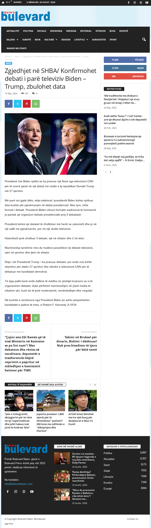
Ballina (8, 56)
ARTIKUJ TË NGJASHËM (20, 384)
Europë (26, 39)
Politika (28, 30)
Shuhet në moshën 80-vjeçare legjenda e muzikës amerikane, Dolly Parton (84, 458)
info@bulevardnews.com (18, 483)
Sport (113, 39)
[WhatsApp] (36, 104)
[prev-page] (90, 385)
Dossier (65, 39)
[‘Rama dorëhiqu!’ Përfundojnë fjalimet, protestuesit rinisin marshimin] (62, 476)
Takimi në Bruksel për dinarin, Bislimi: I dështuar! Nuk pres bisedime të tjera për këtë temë (76, 343)
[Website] (140, 3)
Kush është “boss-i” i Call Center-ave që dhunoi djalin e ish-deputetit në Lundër (125, 119)
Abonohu (138, 76)
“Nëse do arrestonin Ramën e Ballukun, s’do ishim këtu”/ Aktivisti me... (83, 494)
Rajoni (10, 39)
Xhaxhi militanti (16, 48)
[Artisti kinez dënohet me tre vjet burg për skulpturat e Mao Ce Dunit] (82, 400)
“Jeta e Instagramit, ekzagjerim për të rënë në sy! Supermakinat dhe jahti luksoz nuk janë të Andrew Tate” (18, 420)
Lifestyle (79, 39)
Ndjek (140, 67)
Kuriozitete (99, 39)
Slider (107, 470)
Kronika (71, 30)
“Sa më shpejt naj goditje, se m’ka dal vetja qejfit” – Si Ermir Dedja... (124, 158)
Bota (38, 39)
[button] (144, 39)
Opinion (101, 30)
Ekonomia (56, 30)
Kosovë (123, 30)
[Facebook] (128, 3)
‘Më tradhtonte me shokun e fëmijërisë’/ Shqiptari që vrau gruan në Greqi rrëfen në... (121, 99)
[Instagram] (134, 3)
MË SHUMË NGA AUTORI (50, 384)
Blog (112, 30)
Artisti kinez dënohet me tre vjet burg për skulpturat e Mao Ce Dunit (81, 419)
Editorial (86, 30)
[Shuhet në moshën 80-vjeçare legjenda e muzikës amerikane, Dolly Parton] (62, 458)
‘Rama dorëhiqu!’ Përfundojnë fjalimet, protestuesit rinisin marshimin (84, 476)
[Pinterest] (27, 104)
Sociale (41, 30)
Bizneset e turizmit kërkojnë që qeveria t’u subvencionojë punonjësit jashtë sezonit (122, 140)
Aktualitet (12, 30)
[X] (18, 104)
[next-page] (95, 385)
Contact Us (132, 518)
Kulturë (49, 39)
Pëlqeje (139, 59)
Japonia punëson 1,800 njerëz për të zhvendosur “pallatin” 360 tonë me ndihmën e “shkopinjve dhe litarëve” (50, 422)
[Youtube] (147, 3)
